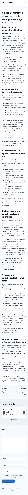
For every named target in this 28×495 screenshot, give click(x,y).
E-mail (5, 465)
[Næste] (24, 412)
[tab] (11, 419)
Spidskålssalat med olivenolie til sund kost (21, 391)
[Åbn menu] (25, 3)
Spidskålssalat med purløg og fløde (7, 390)
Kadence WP (14, 490)
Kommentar (5, 435)
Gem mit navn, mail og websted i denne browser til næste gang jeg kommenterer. (14, 476)
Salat (3, 10)
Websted (5, 472)
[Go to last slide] (4, 412)
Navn (5, 458)
